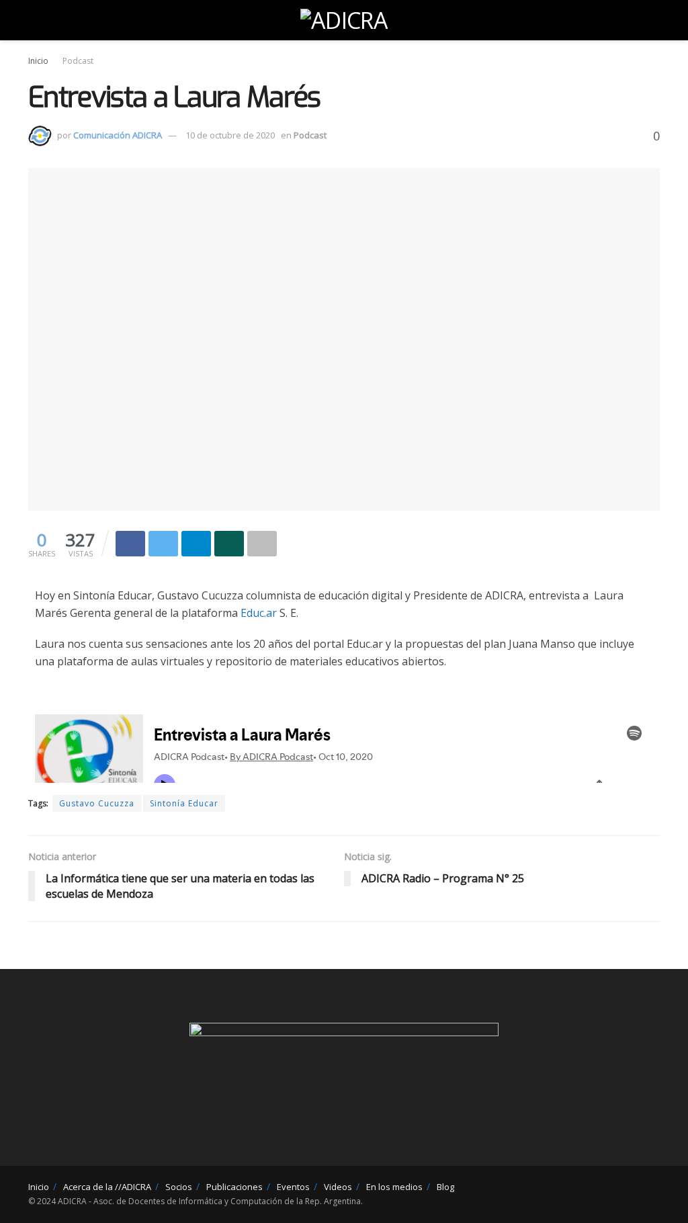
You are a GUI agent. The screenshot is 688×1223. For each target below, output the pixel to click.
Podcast (77, 61)
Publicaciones (234, 1187)
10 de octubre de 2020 (230, 135)
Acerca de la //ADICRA (107, 1187)
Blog (445, 1187)
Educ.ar (259, 612)
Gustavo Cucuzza (96, 803)
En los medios (394, 1187)
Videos (338, 1187)
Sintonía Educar (184, 803)
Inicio (38, 61)
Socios (178, 1187)
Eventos (293, 1187)
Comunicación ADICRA (117, 135)
